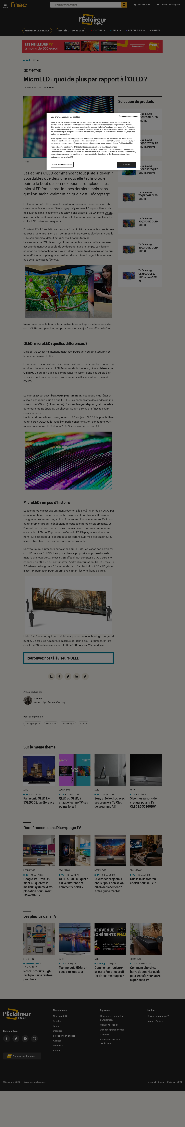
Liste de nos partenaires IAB (62, 157)
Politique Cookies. (125, 143)
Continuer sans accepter (128, 116)
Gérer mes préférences (62, 164)
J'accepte (126, 164)
